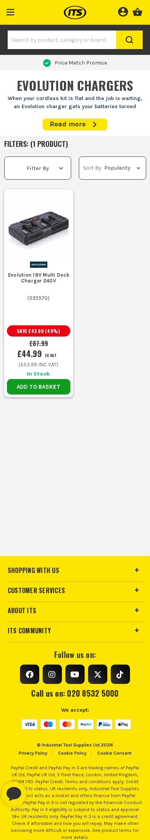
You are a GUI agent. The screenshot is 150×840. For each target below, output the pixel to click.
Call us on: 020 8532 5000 (74, 693)
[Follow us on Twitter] (97, 674)
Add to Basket (38, 386)
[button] (10, 10)
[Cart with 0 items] (137, 11)
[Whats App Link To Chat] (38, 790)
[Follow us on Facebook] (29, 674)
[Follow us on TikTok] (120, 674)
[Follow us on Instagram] (52, 674)
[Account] (123, 11)
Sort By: (92, 168)
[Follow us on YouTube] (75, 674)
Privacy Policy (33, 753)
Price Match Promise (81, 63)
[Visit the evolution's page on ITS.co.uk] (38, 264)
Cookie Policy (72, 753)
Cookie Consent (114, 753)
